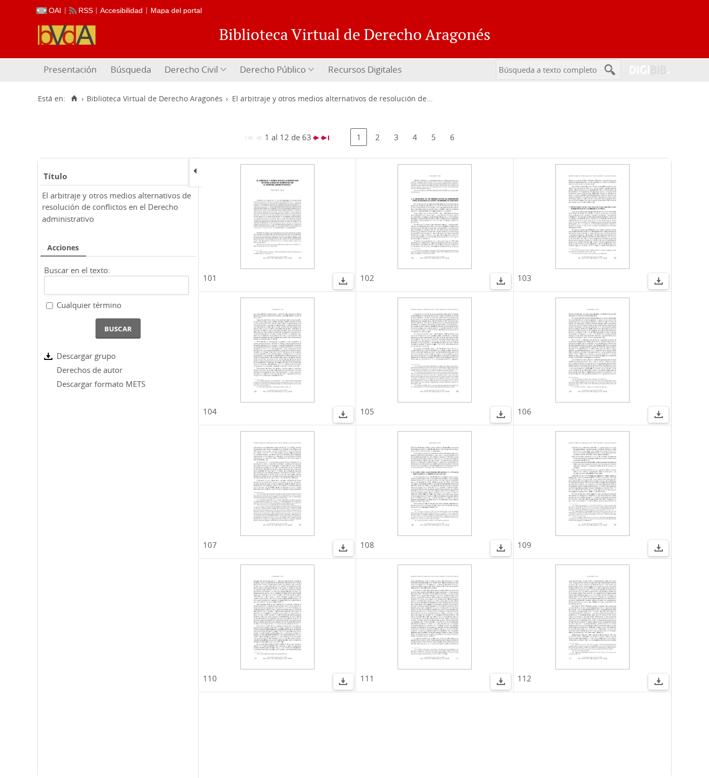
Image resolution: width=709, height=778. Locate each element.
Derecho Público (273, 69)
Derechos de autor (89, 370)
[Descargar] (343, 282)
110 (210, 678)
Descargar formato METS (101, 384)
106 (524, 411)
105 (367, 411)
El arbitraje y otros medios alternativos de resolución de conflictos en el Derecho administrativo (116, 207)
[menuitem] (71, 70)
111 (367, 678)
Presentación (70, 69)
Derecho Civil (191, 69)
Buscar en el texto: (77, 270)
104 (210, 411)
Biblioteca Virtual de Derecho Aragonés (155, 98)
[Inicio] (74, 98)
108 (367, 545)
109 (524, 545)
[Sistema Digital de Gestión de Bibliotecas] (645, 69)
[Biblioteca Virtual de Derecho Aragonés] (67, 35)
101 (210, 278)
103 (524, 278)
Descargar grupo (86, 356)
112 (524, 678)
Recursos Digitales (365, 69)
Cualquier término (89, 305)
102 (367, 278)
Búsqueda (131, 69)
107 (210, 545)
